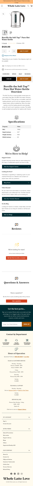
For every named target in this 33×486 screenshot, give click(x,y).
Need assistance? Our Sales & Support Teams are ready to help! (16, 1)
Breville (5, 43)
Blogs (4, 440)
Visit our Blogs (8, 214)
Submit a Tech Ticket (23, 390)
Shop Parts (7, 182)
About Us (5, 454)
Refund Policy (6, 469)
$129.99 (9, 79)
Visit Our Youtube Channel (11, 199)
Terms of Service (7, 467)
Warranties (6, 435)
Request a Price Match (10, 55)
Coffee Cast (6, 464)
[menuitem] (17, 421)
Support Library (13, 390)
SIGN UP (26, 324)
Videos (4, 442)
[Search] (28, 6)
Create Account (7, 423)
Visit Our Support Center (11, 166)
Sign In (5, 421)
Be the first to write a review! (16, 258)
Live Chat (26, 356)
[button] (1, 6)
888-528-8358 (19, 356)
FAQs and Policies (7, 459)
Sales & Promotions (8, 433)
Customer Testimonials (9, 462)
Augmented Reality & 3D (9, 445)
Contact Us (6, 457)
